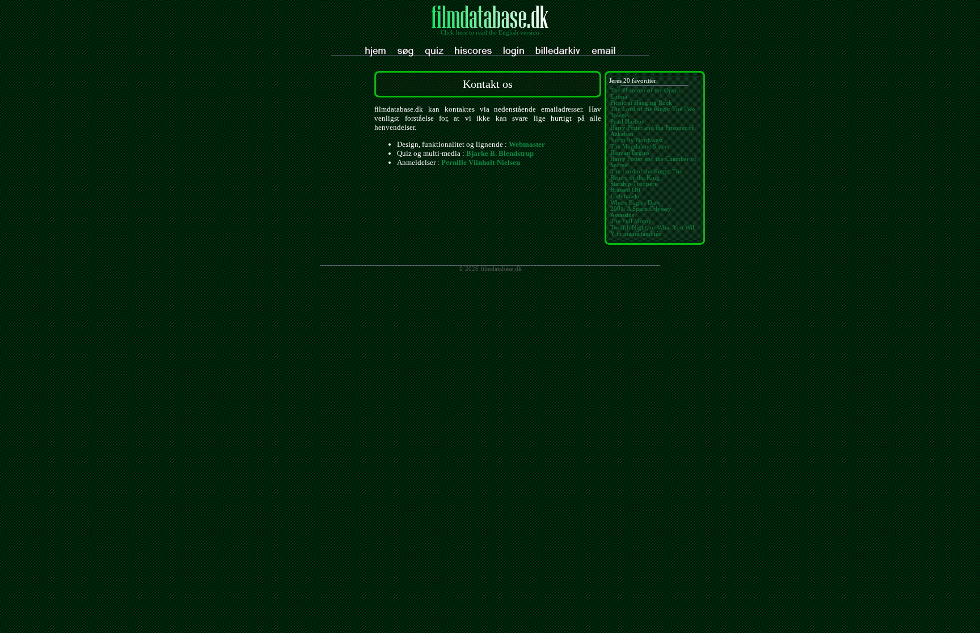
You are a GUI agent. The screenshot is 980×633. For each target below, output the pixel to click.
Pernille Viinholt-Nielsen (480, 162)
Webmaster (527, 144)
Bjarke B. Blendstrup (500, 153)
